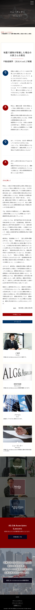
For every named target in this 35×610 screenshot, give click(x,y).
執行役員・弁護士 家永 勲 (25, 308)
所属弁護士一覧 (17, 537)
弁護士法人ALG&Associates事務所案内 (17, 580)
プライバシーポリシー (17, 603)
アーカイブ (17, 321)
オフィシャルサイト (17, 600)
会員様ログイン (17, 605)
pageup (17, 596)
